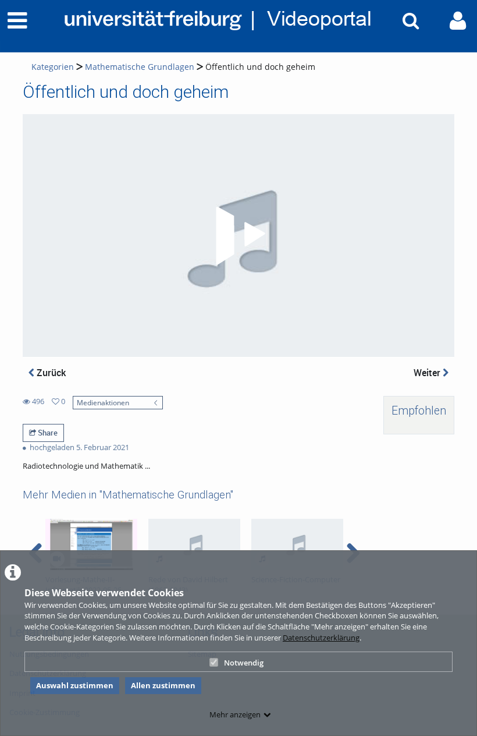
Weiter (428, 372)
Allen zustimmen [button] (163, 685)
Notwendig (244, 662)
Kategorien (52, 66)
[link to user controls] (457, 20)
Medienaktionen (103, 402)
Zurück (50, 372)
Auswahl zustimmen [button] (74, 685)
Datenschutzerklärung (321, 637)
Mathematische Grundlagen (139, 66)
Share (47, 432)
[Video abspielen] (238, 236)
